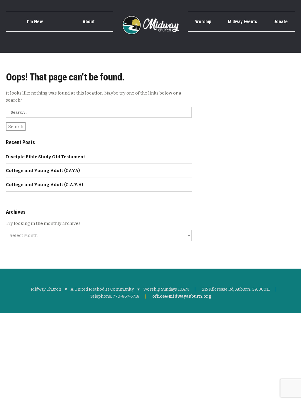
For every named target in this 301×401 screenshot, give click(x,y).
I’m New (35, 21)
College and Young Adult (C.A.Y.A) (44, 184)
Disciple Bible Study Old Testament (45, 156)
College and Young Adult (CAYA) (43, 170)
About (89, 21)
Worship (203, 21)
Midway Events (242, 21)
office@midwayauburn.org (181, 296)
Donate (280, 21)
